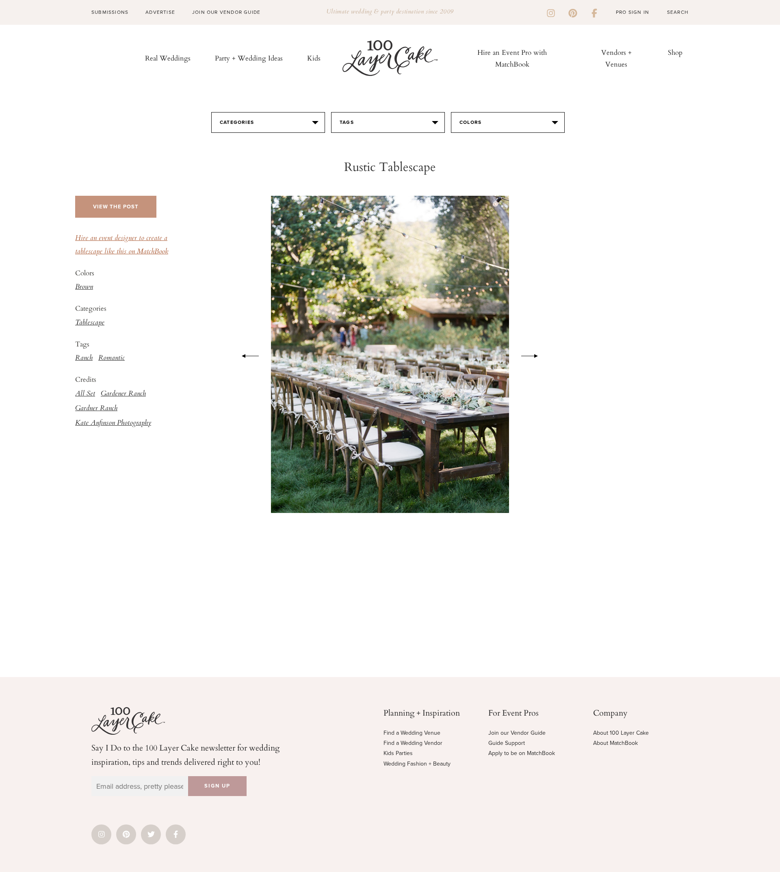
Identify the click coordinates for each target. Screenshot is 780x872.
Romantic (111, 358)
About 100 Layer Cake (621, 732)
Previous (246, 354)
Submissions (109, 12)
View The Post (116, 206)
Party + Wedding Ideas (249, 58)
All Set (85, 394)
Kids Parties (398, 753)
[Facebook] (594, 12)
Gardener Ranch (123, 394)
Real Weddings (168, 58)
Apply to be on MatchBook (521, 753)
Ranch (84, 358)
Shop (675, 52)
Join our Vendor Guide (517, 732)
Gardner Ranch (96, 408)
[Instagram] (550, 12)
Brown (84, 287)
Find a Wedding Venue (412, 732)
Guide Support (506, 743)
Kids (314, 58)
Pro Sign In (632, 12)
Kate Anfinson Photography (113, 423)
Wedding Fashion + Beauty (417, 763)
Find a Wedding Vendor (413, 743)
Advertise (160, 12)
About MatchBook (615, 743)
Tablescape (89, 323)
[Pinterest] (572, 12)
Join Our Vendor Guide (226, 12)
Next (533, 354)
